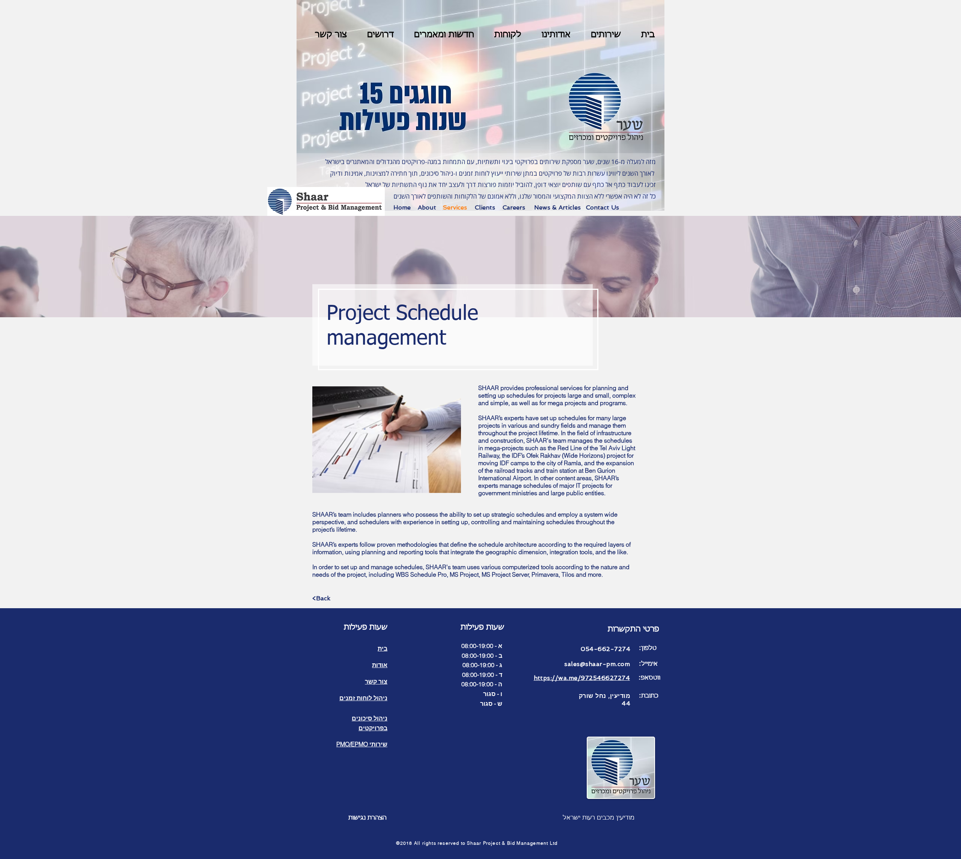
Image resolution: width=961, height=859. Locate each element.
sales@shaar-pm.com (597, 664)
